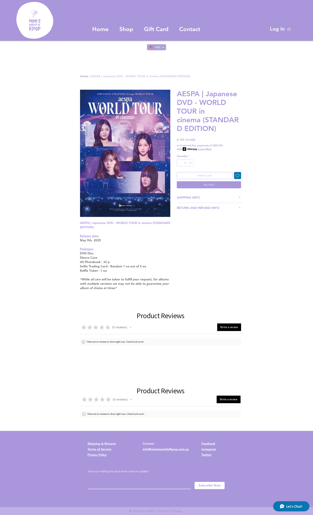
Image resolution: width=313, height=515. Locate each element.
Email (91, 479)
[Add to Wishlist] (237, 175)
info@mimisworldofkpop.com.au (166, 449)
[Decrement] (179, 163)
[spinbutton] (185, 163)
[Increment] (190, 163)
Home (84, 76)
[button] (291, 29)
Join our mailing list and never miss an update (118, 471)
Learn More (205, 149)
